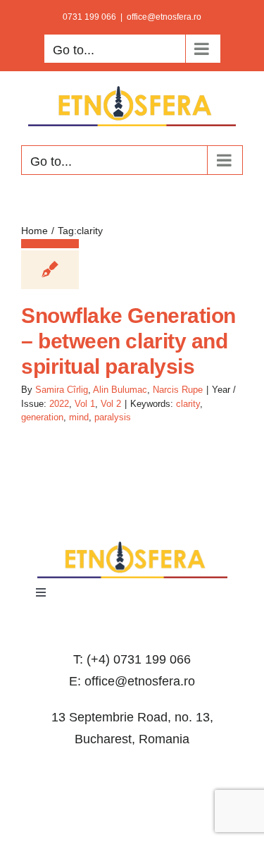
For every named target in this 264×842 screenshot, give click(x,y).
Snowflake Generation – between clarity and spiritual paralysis (128, 341)
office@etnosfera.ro (164, 17)
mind (79, 417)
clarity (188, 403)
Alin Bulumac (120, 389)
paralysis (112, 417)
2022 (59, 403)
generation (42, 417)
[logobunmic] (132, 547)
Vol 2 (111, 403)
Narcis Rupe (178, 389)
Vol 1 (85, 403)
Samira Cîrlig (61, 389)
